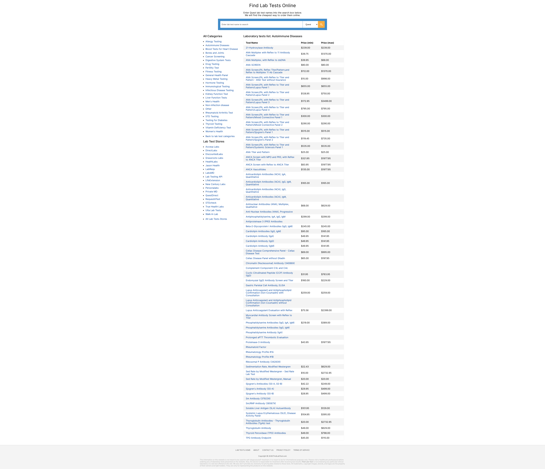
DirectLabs (211, 150)
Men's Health (212, 101)
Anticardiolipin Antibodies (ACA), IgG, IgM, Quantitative (268, 183)
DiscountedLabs (214, 154)
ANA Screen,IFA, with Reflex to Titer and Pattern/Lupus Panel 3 (267, 101)
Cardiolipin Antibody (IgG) (260, 241)
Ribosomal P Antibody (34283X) (263, 361)
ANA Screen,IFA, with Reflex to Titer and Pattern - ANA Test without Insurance (267, 78)
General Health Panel (217, 75)
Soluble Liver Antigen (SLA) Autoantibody (268, 408)
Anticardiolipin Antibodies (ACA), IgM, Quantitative (266, 198)
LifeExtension (213, 180)
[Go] (321, 24)
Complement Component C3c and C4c (267, 268)
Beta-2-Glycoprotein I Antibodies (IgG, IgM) (269, 226)
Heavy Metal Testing (217, 78)
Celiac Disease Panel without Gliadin (265, 258)
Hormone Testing (215, 82)
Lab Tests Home (242, 450)
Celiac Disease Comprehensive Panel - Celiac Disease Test (270, 252)
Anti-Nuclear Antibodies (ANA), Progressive (269, 211)
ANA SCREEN (253, 64)
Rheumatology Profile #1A (260, 352)
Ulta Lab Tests (213, 210)
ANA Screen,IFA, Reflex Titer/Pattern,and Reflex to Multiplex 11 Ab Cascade (267, 71)
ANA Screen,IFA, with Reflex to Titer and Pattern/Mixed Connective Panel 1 (267, 116)
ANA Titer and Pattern (258, 152)
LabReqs (210, 169)
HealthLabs (212, 161)
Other (208, 108)
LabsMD (210, 172)
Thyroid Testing (214, 123)
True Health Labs (215, 206)
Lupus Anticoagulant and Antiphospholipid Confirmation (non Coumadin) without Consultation (268, 303)
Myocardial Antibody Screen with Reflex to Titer (269, 316)
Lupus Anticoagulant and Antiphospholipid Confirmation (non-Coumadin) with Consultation (268, 293)
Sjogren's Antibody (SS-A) (260, 388)
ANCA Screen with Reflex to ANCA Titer (267, 164)
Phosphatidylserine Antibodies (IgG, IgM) (268, 327)
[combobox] (272, 24)
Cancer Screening (215, 56)
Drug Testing (212, 64)
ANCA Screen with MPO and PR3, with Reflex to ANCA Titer (270, 158)
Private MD (211, 191)
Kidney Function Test (217, 93)
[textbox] (237, 24)
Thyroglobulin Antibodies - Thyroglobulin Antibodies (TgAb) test (268, 422)
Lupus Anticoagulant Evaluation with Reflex (269, 310)
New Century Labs (215, 184)
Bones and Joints (215, 52)
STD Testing (212, 116)
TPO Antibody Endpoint (258, 437)
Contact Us (267, 450)
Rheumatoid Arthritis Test (219, 112)
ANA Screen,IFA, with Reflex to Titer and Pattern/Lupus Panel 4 (267, 108)
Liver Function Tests (216, 97)
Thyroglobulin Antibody (258, 428)
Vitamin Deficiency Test (218, 127)
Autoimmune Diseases (217, 45)
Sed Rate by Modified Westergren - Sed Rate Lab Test (270, 372)
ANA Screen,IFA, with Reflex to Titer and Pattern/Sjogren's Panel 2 (267, 138)
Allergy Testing (214, 41)
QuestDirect (212, 195)
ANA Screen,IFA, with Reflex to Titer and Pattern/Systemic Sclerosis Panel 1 (267, 146)
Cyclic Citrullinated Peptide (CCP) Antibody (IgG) (269, 274)
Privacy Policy (283, 450)
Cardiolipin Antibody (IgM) (260, 245)
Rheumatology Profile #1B (259, 356)
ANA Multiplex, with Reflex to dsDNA (266, 60)
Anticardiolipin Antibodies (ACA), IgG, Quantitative (266, 190)
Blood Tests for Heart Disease (222, 49)
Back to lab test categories (220, 136)
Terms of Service (301, 450)
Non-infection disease (217, 105)
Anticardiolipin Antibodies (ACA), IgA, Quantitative (266, 175)
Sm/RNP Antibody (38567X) (261, 403)
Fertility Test (212, 67)
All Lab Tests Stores (216, 218)
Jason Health (213, 165)
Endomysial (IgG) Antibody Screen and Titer (269, 280)
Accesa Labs (212, 146)
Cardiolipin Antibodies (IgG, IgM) (263, 231)
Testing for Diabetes (216, 120)
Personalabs (212, 187)
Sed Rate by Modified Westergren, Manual (268, 378)
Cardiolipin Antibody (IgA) (260, 236)
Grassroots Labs (214, 157)
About (256, 450)
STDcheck (211, 202)
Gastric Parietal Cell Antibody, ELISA (265, 285)
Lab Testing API (214, 176)
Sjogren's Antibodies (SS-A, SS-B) (264, 383)
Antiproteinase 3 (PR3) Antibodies (264, 221)
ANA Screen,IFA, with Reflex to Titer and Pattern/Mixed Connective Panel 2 (267, 123)
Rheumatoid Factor (256, 347)
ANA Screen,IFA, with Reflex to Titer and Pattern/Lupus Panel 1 (267, 86)
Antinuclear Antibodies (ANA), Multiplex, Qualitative (267, 205)
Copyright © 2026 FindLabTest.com (272, 456)
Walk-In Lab (212, 214)
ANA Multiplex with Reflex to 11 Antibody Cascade (268, 53)
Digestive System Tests (218, 60)
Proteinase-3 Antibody (258, 342)
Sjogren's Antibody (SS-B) (260, 393)
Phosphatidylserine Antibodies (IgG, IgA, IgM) (270, 322)
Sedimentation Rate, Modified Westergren (268, 366)
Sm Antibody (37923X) (258, 398)
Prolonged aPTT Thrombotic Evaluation (267, 337)
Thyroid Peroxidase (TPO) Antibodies (266, 433)
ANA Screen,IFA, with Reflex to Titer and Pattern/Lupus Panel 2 (267, 93)
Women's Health (214, 131)
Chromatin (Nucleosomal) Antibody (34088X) (270, 263)
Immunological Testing (218, 86)
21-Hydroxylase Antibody (259, 47)
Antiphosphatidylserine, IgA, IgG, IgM (265, 216)
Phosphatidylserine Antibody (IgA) (264, 332)
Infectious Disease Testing (220, 90)
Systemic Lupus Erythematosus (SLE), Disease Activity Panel (271, 414)
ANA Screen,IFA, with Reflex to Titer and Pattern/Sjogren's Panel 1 (267, 131)
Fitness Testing (214, 71)
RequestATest (213, 199)
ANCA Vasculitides (256, 169)
